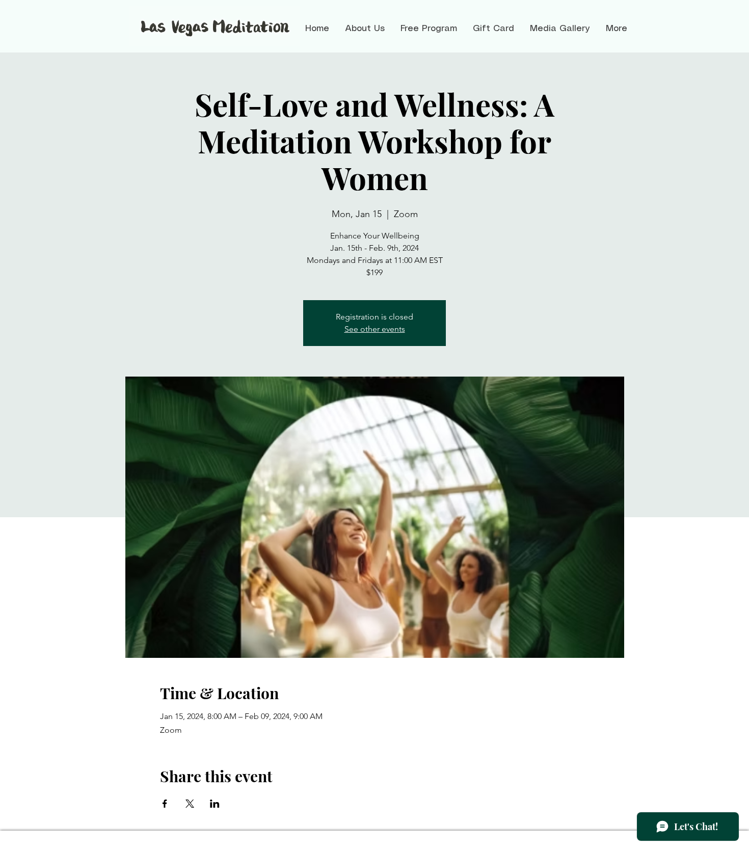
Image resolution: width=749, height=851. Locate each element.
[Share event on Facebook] (165, 804)
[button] (364, 29)
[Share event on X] (190, 804)
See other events (374, 329)
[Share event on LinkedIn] (215, 804)
